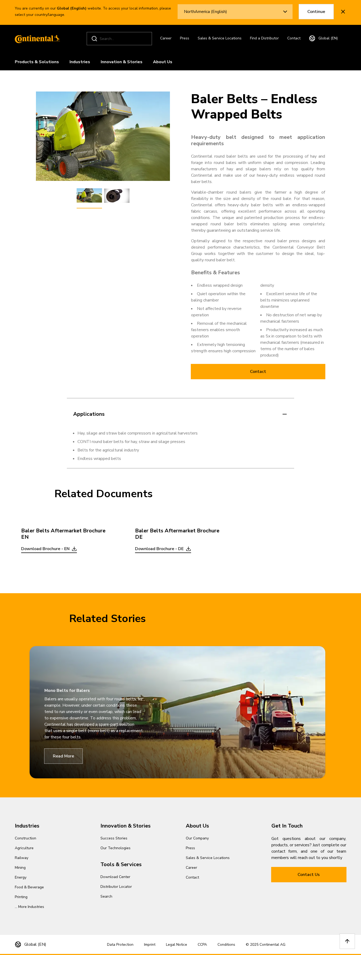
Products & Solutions (37, 62)
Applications (89, 414)
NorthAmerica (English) (205, 12)
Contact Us (309, 875)
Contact (293, 38)
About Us (162, 62)
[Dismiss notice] (343, 11)
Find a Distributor (264, 38)
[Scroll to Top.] (347, 941)
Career (166, 38)
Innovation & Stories (121, 62)
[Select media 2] (116, 195)
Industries (80, 62)
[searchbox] (120, 39)
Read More (63, 756)
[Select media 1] (89, 195)
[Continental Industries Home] (36, 38)
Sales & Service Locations (220, 38)
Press (184, 38)
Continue (316, 12)
